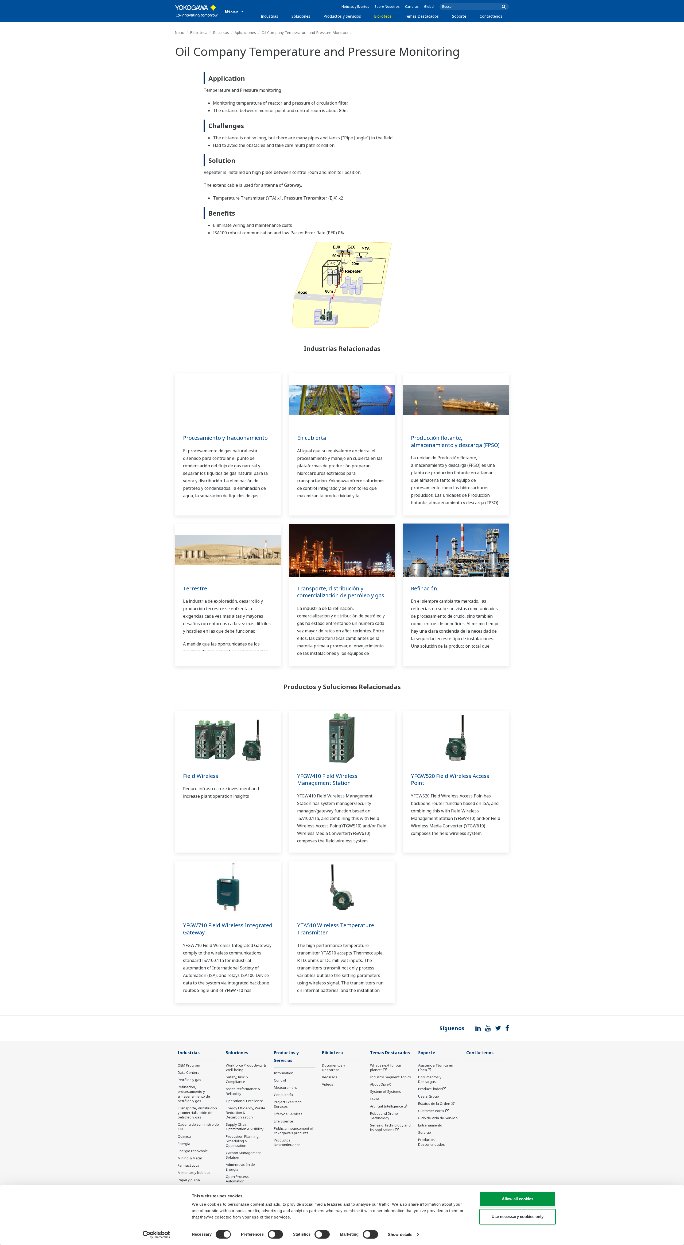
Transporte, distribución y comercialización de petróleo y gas (340, 592)
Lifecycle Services (288, 1114)
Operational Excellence (244, 1100)
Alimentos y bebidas (194, 1172)
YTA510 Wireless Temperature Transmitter (335, 929)
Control (280, 1080)
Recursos (221, 32)
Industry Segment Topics (390, 1077)
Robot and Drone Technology (384, 1115)
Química (184, 1136)
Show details (400, 1234)
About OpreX (380, 1084)
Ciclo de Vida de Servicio (438, 1118)
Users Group (428, 1096)
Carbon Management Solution (243, 1155)
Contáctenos (491, 16)
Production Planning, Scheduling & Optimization (243, 1141)
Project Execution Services (288, 1104)
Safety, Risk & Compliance (237, 1079)
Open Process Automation (237, 1178)
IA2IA (374, 1099)
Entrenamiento (430, 1125)
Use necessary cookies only (517, 1216)
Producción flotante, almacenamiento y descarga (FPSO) (455, 441)
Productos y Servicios (342, 16)
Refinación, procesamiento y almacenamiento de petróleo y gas (194, 1093)
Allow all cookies (517, 1199)
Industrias (269, 16)
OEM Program (189, 1065)
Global (429, 6)
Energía (184, 1143)
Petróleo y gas (189, 1079)
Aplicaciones (245, 32)
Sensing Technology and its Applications (390, 1127)
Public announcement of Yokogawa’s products (293, 1130)
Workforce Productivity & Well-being (246, 1067)
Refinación (424, 588)
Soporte (459, 16)
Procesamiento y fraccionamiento (225, 437)
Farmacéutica (188, 1165)
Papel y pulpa (189, 1180)
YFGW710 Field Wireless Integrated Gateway (228, 929)
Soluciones (301, 16)
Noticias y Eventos (355, 6)
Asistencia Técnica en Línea (435, 1067)
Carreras (412, 6)
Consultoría (283, 1094)
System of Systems (385, 1091)
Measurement (285, 1087)
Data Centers (188, 1072)
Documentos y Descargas (333, 1067)
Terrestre (195, 588)
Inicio (179, 32)
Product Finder (430, 1088)
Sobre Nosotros (387, 6)
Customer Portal (431, 1110)
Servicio (424, 1132)
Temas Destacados (422, 16)
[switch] (275, 1234)
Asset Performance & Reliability (243, 1091)
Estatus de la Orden (434, 1103)
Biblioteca (382, 16)
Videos (327, 1084)
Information (283, 1073)
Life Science (283, 1121)
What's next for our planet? (385, 1067)
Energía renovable (193, 1150)
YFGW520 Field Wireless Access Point (450, 779)
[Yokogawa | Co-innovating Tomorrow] (197, 11)
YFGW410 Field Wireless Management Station (327, 779)
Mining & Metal (190, 1158)
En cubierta (311, 437)
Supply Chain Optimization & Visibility (244, 1126)
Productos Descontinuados (287, 1142)
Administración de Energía (240, 1166)
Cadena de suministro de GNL (198, 1126)
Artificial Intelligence (386, 1106)
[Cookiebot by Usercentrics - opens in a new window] (156, 1235)
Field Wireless (200, 776)
